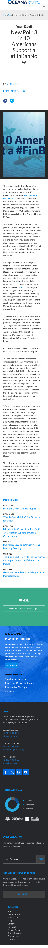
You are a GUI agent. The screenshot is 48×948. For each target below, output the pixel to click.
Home (5, 15)
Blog (9, 15)
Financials (12, 927)
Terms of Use (13, 936)
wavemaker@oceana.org (13, 749)
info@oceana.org (10, 736)
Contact (11, 939)
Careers (11, 923)
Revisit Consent (15, 933)
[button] (5, 101)
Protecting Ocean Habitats (18, 683)
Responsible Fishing (14, 91)
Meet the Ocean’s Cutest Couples (19, 508)
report (23, 287)
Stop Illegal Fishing (14, 678)
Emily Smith (13, 83)
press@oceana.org (11, 763)
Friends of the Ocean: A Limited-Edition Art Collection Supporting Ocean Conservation (22, 533)
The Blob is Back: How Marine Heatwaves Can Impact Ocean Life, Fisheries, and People (24, 560)
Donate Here (24, 894)
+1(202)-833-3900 (11, 733)
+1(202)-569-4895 (11, 746)
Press (10, 911)
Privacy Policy (14, 930)
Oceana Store (14, 914)
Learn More (11, 665)
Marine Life (13, 917)
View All (8, 691)
